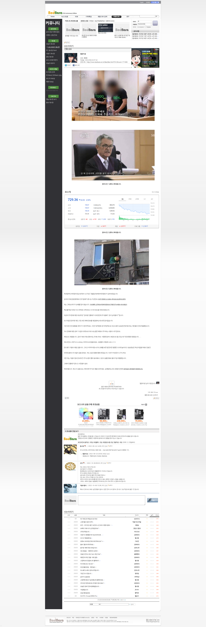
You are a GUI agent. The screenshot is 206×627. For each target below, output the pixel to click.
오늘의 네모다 (50, 63)
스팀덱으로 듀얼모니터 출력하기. (89, 561)
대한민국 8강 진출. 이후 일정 (88, 557)
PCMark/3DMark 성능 (54, 75)
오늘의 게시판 (50, 44)
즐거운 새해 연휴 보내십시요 (88, 548)
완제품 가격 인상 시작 (71, 36)
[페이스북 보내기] (76, 65)
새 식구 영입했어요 (85, 538)
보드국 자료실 (50, 78)
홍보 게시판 (49, 102)
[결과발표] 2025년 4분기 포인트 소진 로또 (145, 38)
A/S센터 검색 (50, 72)
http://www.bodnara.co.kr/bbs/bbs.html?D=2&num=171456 (107, 62)
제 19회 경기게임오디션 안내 (88, 519)
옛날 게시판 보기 (51, 99)
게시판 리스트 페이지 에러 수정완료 (89, 36)
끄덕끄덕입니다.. (85, 532)
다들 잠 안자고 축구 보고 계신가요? (90, 554)
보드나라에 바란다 (52, 60)
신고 (106, 446)
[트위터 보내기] (68, 65)
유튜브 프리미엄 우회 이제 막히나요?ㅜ (91, 541)
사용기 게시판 (50, 54)
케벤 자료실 (49, 82)
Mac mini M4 (102, 33)
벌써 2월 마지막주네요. (87, 544)
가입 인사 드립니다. (86, 573)
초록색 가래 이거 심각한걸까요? (89, 528)
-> (53, 47)
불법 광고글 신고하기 (151, 395)
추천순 (91, 21)
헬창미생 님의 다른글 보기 (148, 383)
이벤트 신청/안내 (51, 35)
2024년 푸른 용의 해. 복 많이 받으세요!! (92, 583)
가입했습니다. (84, 590)
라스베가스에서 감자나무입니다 (89, 570)
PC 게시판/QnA (51, 50)
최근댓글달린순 (100, 21)
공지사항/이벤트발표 (52, 32)
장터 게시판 (49, 57)
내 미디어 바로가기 (52, 90)
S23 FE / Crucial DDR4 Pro (88, 596)
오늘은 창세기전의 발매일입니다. (89, 586)
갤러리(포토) (110, 21)
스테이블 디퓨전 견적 (86, 522)
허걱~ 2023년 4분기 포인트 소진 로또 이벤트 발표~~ (96, 525)
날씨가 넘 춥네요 (85, 577)
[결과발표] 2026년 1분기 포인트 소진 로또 (145, 36)
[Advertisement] (115, 10)
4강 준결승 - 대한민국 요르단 (89, 551)
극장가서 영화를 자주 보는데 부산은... (91, 535)
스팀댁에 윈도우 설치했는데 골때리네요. (92, 580)
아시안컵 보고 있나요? (87, 564)
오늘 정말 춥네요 (85, 593)
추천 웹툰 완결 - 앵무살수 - (88, 567)
